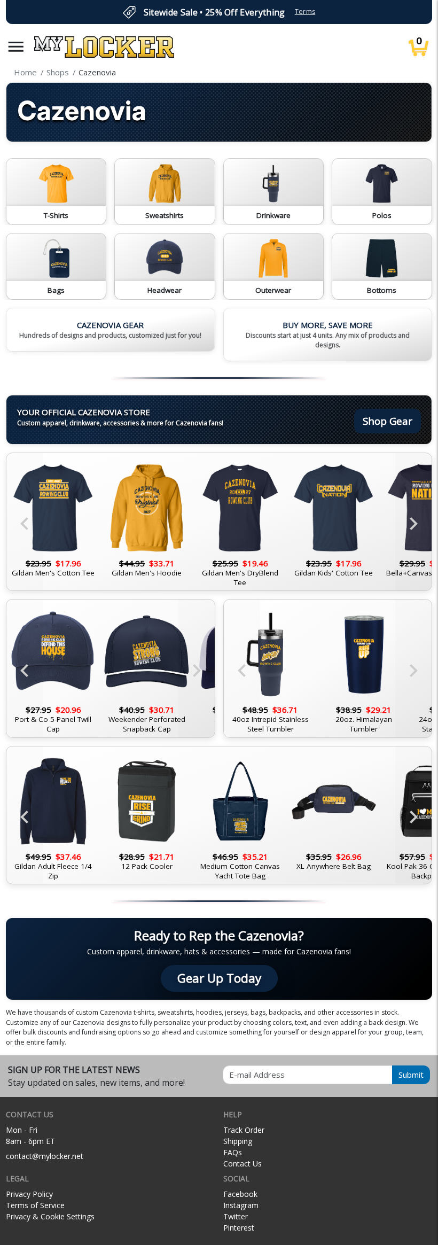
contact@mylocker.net (44, 1156)
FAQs (232, 1152)
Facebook (240, 1194)
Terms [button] (305, 11)
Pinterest (238, 1228)
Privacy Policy (29, 1194)
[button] (16, 46)
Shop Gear (387, 420)
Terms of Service (35, 1205)
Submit (411, 1074)
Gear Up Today (219, 978)
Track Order (243, 1130)
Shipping (237, 1141)
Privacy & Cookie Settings (50, 1216)
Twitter (235, 1216)
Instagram (241, 1205)
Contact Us (242, 1163)
